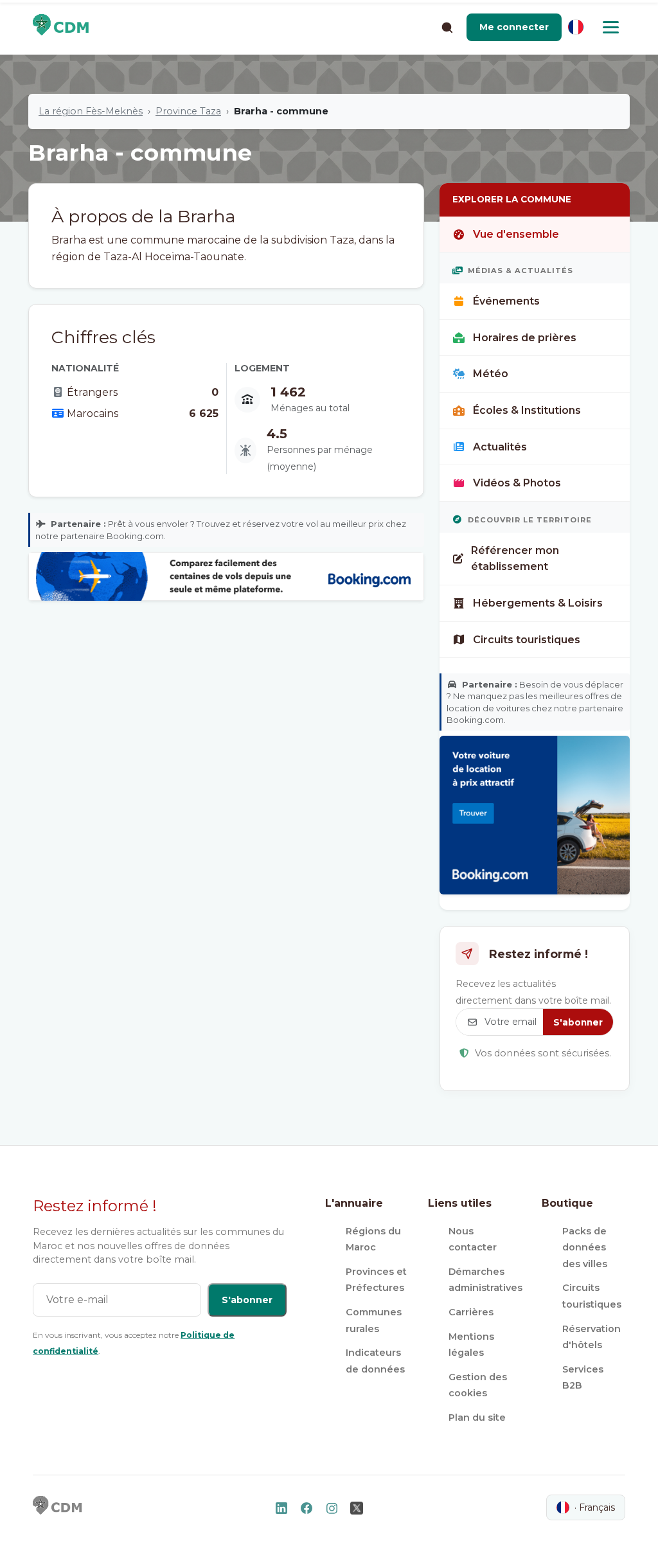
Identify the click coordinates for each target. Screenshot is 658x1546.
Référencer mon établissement (515, 558)
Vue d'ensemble (516, 234)
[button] (514, 26)
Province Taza (188, 111)
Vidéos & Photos (517, 483)
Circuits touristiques (526, 640)
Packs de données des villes (584, 1247)
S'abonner (578, 1022)
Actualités (500, 447)
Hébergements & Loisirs (538, 603)
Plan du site (477, 1417)
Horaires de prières (524, 338)
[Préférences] (575, 27)
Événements (506, 301)
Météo (490, 374)
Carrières (471, 1312)
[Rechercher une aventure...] (446, 26)
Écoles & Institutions (527, 410)
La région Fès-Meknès (91, 111)
